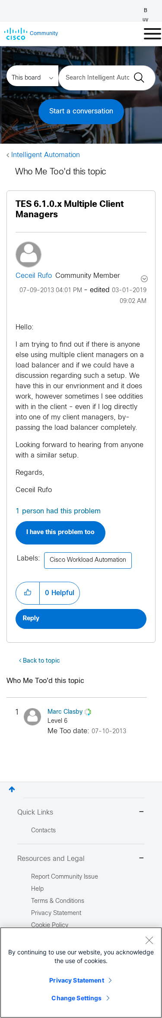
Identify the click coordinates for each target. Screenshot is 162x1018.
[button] (28, 593)
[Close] (149, 940)
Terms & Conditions (57, 901)
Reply (31, 619)
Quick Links (35, 812)
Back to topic (41, 661)
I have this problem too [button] (60, 532)
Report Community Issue (64, 877)
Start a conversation (81, 111)
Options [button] (143, 278)
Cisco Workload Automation (88, 560)
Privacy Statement (76, 980)
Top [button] (12, 789)
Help (37, 889)
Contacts (43, 831)
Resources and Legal (51, 859)
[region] (81, 972)
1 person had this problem (58, 511)
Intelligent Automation (45, 155)
